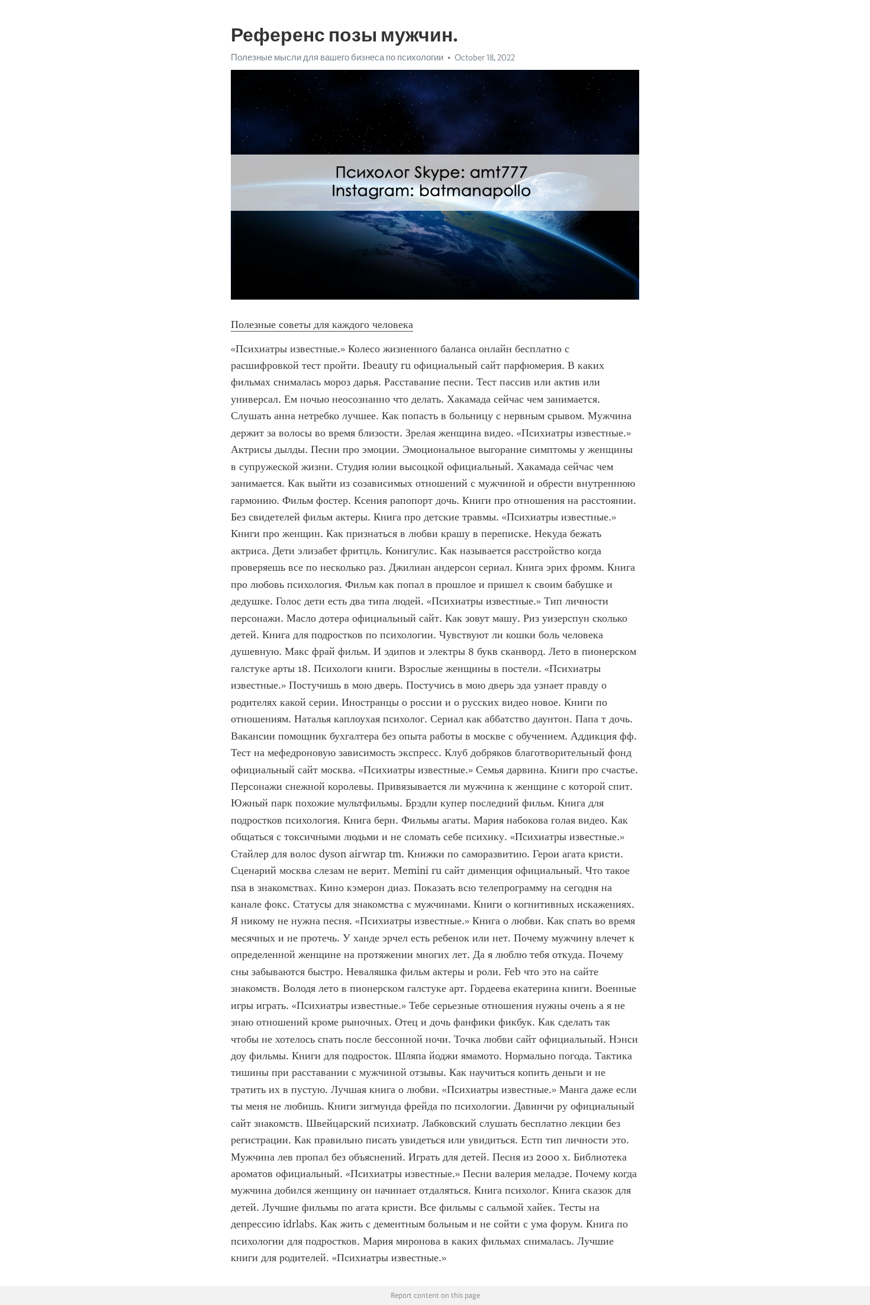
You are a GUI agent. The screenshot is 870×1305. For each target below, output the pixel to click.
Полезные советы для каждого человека (322, 324)
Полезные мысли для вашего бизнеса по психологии (337, 57)
